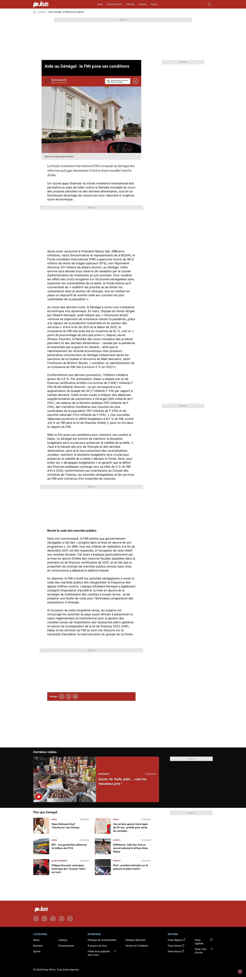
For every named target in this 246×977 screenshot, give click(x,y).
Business (142, 4)
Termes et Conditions (136, 945)
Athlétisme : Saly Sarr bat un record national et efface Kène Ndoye (130, 848)
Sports (154, 4)
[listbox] (123, 805)
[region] (123, 805)
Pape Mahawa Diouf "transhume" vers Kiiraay (65, 825)
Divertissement (114, 4)
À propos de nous (97, 945)
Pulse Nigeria (175, 940)
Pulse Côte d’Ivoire (200, 951)
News (100, 4)
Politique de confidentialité (102, 940)
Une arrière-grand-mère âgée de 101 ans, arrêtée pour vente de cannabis (130, 827)
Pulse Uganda (199, 942)
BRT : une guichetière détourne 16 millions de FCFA (69, 846)
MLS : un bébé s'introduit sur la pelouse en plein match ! (130, 867)
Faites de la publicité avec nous (99, 953)
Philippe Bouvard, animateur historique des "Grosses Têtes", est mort (69, 869)
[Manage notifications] (240, 971)
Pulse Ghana (174, 945)
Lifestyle (130, 4)
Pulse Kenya (174, 951)
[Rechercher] (209, 4)
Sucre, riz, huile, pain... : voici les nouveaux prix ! (122, 781)
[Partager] (135, 81)
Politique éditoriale (135, 940)
